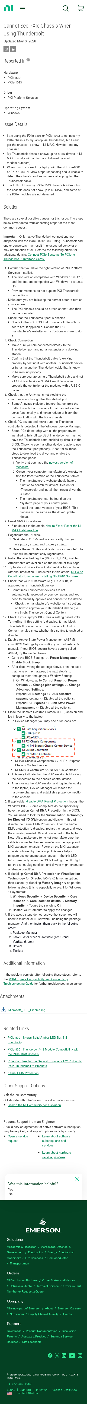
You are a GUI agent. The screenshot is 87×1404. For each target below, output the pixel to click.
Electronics (35, 1252)
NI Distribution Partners (22, 1280)
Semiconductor (58, 1257)
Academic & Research (21, 1246)
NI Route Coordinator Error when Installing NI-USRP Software (45, 574)
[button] (22, 1011)
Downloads (14, 1330)
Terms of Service (47, 1285)
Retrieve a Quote (21, 1285)
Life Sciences (34, 1257)
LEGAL (11, 1390)
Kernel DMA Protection (23, 1073)
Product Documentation (41, 1330)
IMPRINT (25, 1390)
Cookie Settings (64, 1390)
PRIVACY (42, 1390)
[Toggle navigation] (23, 8)
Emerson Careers (69, 1308)
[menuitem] (66, 9)
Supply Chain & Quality (43, 1314)
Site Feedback (31, 1341)
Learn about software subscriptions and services (56, 1140)
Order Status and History (58, 1280)
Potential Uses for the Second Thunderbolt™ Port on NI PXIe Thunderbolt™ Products (45, 1063)
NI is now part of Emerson (23, 1308)
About (49, 1308)
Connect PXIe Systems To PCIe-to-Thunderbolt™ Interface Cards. (39, 256)
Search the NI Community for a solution (34, 1105)
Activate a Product (33, 1336)
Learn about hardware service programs (56, 1154)
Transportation (19, 1263)
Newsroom (17, 1314)
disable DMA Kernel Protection (47, 801)
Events (67, 1314)
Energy (52, 1252)
